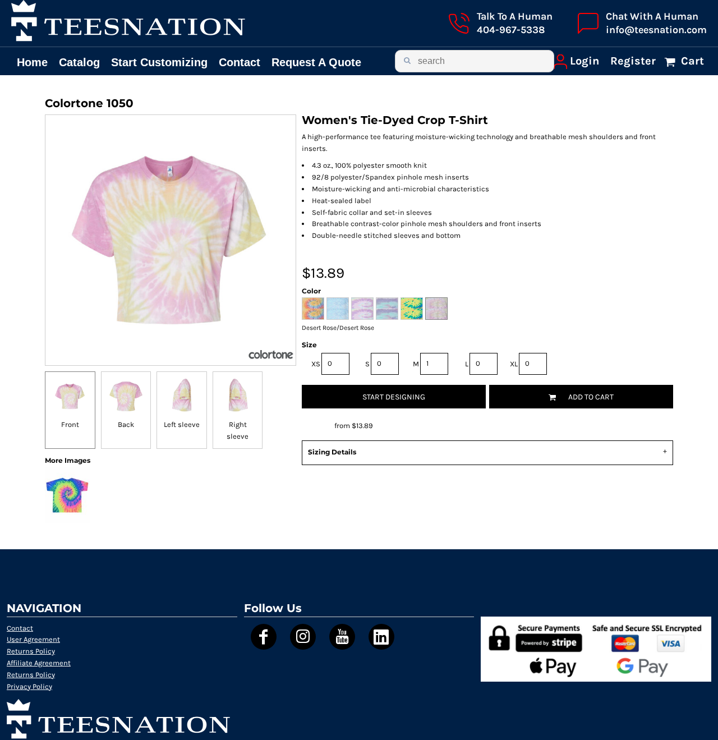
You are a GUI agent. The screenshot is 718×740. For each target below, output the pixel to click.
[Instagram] (303, 637)
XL (514, 364)
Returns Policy (31, 651)
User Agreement (33, 639)
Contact (20, 628)
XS (315, 364)
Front (70, 424)
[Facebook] (264, 637)
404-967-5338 (511, 30)
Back (126, 424)
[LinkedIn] (381, 637)
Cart (691, 60)
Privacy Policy (29, 686)
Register (633, 60)
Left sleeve (182, 424)
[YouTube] (342, 637)
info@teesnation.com (656, 30)
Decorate (317, 425)
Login (584, 60)
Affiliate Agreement (39, 663)
